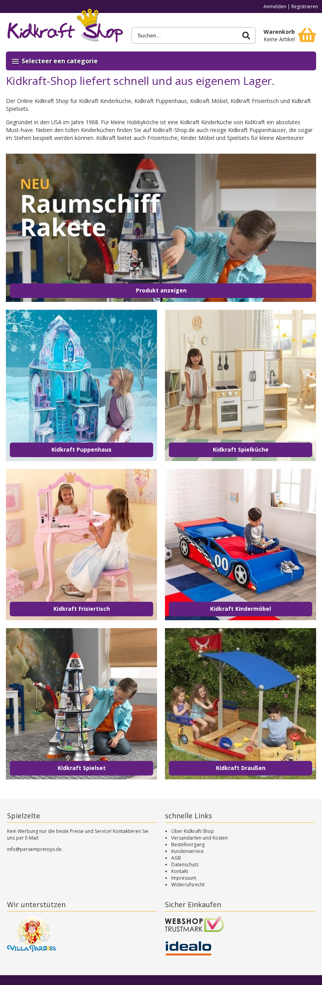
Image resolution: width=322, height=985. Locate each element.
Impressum (183, 878)
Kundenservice (187, 851)
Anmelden (274, 6)
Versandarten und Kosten (199, 837)
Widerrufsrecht (188, 884)
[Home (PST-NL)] (65, 28)
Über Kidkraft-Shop (192, 831)
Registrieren (304, 6)
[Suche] (246, 35)
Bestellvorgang (188, 844)
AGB (176, 858)
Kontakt (179, 871)
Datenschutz (185, 864)
